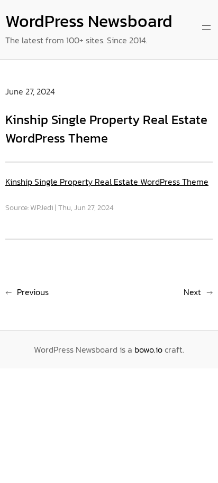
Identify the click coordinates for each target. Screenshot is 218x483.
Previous (33, 292)
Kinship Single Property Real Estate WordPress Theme (106, 181)
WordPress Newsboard (88, 21)
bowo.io (148, 349)
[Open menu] (206, 27)
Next (192, 292)
